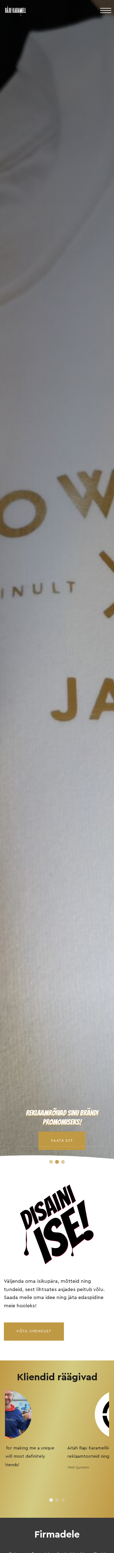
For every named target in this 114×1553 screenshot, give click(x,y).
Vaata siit (62, 1141)
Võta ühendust (33, 1331)
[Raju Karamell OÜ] (15, 13)
